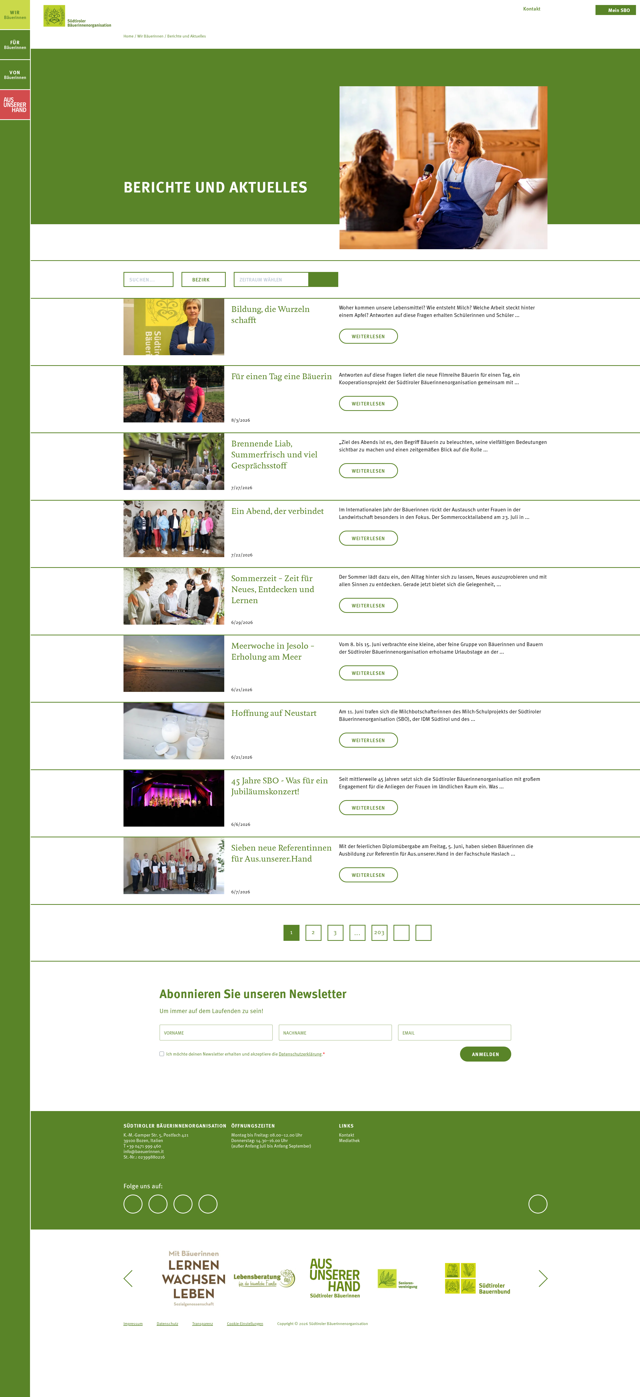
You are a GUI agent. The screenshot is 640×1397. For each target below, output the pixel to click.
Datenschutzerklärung (300, 1053)
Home (129, 36)
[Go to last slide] (132, 1279)
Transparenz (202, 1324)
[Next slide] (540, 1279)
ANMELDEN (485, 1054)
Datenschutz (167, 1324)
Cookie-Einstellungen (245, 1324)
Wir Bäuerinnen (150, 36)
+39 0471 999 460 (143, 1145)
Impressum (133, 1324)
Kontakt (346, 1135)
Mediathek (349, 1140)
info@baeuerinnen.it (144, 1151)
